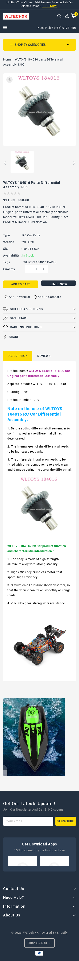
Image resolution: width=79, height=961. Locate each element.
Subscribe (65, 821)
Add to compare (49, 297)
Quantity (9, 269)
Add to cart (20, 284)
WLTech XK (31, 932)
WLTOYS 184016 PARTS (39, 262)
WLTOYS (28, 242)
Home (7, 59)
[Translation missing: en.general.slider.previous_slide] (5, 164)
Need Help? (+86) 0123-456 (56, 27)
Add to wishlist (19, 297)
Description (18, 356)
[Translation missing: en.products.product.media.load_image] (22, 162)
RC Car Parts (31, 235)
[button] (59, 16)
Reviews (44, 356)
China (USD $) (37, 943)
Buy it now (58, 284)
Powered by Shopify (53, 932)
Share (14, 337)
